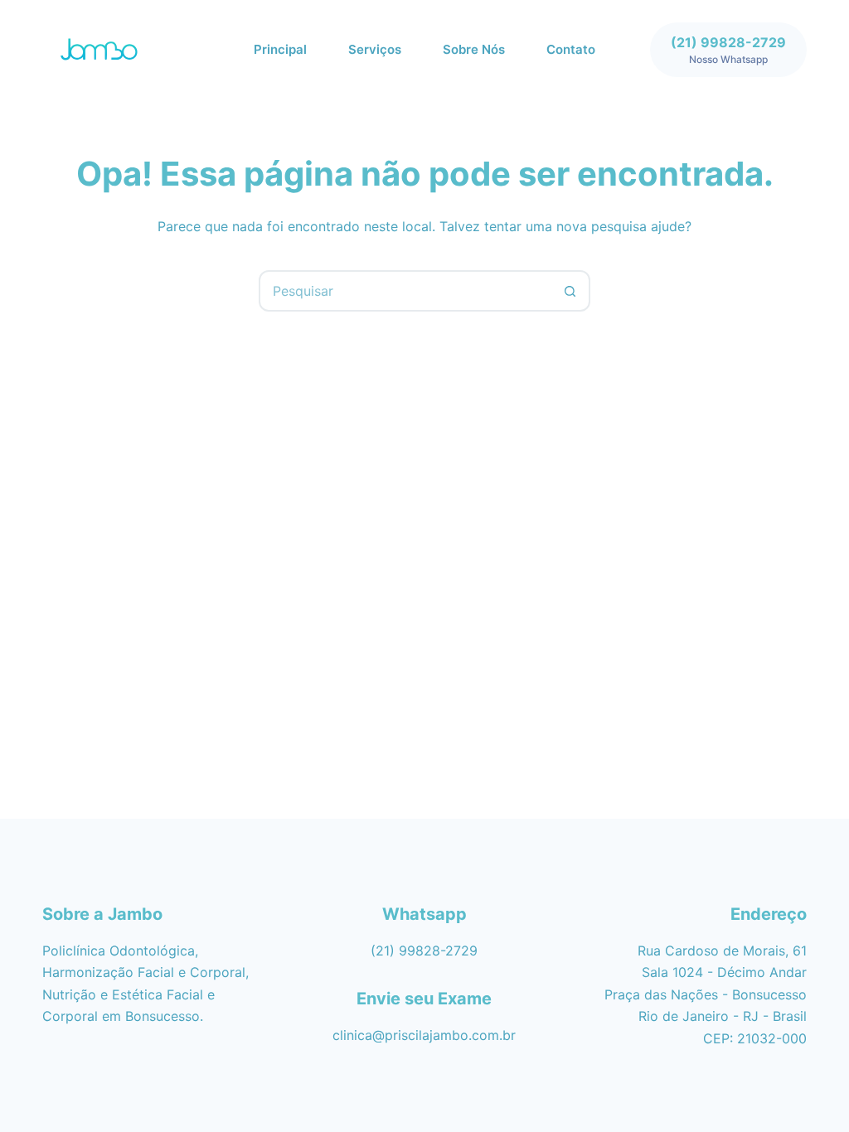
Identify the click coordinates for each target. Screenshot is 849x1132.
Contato (570, 49)
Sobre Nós (474, 49)
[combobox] (405, 291)
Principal (280, 49)
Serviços (374, 49)
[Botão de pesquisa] (570, 291)
